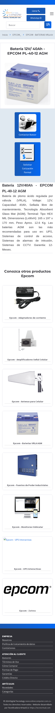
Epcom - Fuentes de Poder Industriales (27, 485)
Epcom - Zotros (27, 610)
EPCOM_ (16, 34)
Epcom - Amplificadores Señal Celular (27, 359)
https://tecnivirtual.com (40, 707)
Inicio (5, 34)
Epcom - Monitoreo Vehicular (27, 526)
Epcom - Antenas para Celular (27, 401)
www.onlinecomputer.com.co (38, 701)
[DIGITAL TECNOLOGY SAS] (12, 13)
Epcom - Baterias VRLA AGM (27, 443)
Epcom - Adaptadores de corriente (27, 317)
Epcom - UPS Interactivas (27, 568)
